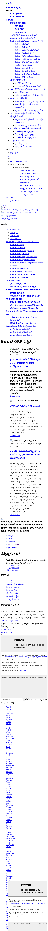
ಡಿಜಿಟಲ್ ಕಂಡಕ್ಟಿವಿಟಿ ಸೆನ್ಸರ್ (24, 53)
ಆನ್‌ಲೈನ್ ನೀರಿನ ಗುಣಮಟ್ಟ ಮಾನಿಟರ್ (23, 35)
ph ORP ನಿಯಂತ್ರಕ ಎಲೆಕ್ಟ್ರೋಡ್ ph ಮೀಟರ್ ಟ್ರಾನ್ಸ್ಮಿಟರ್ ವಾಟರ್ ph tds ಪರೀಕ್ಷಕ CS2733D (25, 454)
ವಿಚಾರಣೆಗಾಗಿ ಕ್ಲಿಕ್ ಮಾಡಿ (9, 621)
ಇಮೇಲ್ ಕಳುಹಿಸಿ (7, 630)
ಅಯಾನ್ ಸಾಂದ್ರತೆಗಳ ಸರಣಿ (29, 179)
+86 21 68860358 (12, 568)
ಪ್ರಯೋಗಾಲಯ (20, 32)
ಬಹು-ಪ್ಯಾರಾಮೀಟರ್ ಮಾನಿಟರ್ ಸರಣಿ (23, 38)
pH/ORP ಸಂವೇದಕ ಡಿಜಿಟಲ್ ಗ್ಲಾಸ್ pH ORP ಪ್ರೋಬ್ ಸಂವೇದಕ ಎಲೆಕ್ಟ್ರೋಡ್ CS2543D (25, 363)
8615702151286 (7, 632)
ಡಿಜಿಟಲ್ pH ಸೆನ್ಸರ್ (22, 44)
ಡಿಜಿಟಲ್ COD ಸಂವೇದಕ (24, 77)
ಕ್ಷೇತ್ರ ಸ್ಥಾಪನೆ (14, 152)
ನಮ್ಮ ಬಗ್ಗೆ (9, 581)
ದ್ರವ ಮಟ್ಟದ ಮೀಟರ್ (22, 143)
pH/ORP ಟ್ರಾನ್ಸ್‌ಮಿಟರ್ (23, 83)
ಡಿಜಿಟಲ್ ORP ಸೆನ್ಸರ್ (22, 47)
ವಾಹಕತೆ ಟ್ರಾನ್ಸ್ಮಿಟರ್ (22, 92)
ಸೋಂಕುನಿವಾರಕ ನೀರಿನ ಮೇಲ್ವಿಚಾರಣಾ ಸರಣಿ (25, 128)
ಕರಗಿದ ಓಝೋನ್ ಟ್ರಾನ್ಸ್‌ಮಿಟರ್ (26, 137)
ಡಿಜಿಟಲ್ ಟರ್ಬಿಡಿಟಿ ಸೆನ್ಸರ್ (24, 68)
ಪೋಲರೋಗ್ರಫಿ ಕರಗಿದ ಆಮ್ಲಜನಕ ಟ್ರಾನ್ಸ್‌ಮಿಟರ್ (26, 305)
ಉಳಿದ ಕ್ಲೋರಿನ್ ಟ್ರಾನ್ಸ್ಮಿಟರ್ (24, 131)
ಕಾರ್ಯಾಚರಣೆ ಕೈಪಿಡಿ (13, 596)
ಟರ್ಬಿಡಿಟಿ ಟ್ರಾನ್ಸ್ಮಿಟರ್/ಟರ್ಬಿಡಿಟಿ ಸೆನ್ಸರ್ (28, 125)
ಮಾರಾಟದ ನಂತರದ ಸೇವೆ (19, 161)
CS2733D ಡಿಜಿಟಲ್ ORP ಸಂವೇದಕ (25, 406)
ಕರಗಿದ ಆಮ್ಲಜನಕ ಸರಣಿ (18, 98)
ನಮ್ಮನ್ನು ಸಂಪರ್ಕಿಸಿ (12, 201)
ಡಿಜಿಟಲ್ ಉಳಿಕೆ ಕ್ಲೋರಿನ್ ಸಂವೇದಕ (27, 59)
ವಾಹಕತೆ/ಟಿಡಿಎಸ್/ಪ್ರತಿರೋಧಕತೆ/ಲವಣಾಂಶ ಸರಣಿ (27, 89)
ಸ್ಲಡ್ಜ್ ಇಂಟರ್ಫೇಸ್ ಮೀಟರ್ (24, 146)
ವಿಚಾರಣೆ (13, 396)
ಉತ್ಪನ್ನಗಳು (10, 20)
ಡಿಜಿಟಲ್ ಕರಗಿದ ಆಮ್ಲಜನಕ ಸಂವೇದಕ (28, 56)
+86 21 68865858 (12, 566)
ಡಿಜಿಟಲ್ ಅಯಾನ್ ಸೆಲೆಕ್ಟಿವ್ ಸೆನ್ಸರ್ (27, 50)
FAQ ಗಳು (9, 198)
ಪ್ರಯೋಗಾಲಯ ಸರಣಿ (18, 23)
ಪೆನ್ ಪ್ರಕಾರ (19, 26)
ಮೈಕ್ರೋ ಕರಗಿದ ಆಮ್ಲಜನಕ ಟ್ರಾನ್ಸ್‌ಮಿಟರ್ (29, 110)
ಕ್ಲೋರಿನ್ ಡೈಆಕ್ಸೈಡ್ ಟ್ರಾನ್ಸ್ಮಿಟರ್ (26, 134)
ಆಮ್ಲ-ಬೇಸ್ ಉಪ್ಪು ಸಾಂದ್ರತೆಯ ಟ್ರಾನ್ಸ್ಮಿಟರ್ (29, 95)
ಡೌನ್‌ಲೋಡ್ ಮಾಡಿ (12, 593)
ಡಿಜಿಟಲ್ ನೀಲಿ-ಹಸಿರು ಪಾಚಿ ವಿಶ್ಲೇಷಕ (27, 74)
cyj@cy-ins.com (12, 570)
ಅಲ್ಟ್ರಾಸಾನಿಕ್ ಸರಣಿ (17, 140)
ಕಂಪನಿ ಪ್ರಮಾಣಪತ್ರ (17, 17)
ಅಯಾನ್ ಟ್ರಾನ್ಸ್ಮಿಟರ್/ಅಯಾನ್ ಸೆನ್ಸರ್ (28, 86)
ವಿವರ (18, 396)
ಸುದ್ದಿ (7, 155)
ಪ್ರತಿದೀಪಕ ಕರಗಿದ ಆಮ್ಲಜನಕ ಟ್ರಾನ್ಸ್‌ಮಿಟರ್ (30, 101)
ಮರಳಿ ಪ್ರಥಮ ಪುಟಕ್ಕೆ (13, 8)
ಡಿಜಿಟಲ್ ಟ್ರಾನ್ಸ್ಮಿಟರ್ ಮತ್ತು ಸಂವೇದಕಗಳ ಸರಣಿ (26, 41)
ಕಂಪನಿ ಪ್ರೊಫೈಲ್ (16, 14)
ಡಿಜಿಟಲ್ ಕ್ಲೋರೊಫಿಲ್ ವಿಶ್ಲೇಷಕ (25, 71)
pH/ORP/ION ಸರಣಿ (17, 80)
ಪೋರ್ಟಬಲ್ (19, 29)
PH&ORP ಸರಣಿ (26, 182)
